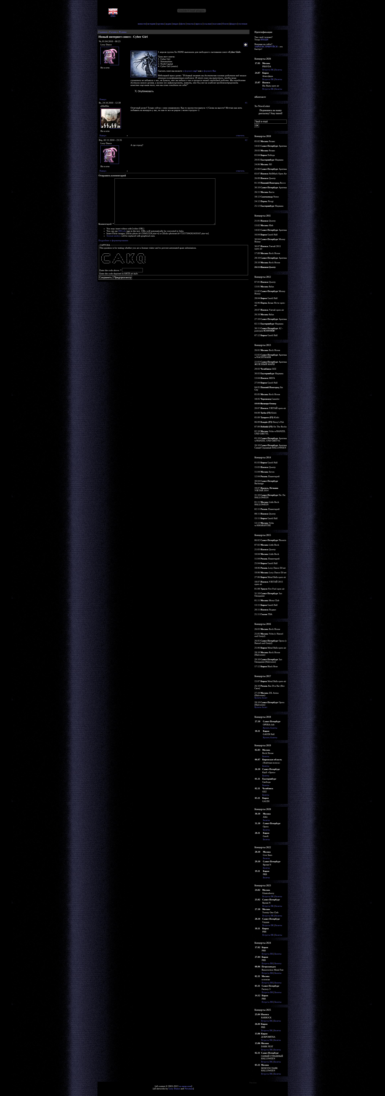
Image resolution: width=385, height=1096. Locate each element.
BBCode (122, 231)
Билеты (278, 69)
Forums (113, 32)
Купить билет (260, 697)
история (151, 23)
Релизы (123, 32)
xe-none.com (185, 1086)
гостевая (242, 23)
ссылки (207, 23)
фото (182, 23)
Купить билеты (270, 728)
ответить (240, 135)
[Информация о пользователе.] (110, 65)
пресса (199, 23)
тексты (190, 23)
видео (176, 23)
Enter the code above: (110, 270)
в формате (190, 71)
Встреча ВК (268, 69)
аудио (168, 23)
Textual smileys (113, 236)
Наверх (102, 99)
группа (160, 23)
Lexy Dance (174, 1088)
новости (142, 23)
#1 (246, 103)
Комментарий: (106, 224)
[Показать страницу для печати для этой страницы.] (246, 45)
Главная (102, 32)
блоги (225, 23)
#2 (246, 140)
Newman (189, 1088)
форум (233, 23)
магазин (217, 23)
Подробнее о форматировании (113, 240)
